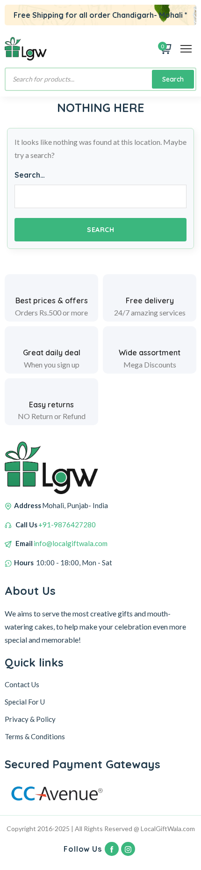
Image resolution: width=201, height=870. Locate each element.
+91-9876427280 (67, 524)
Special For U (25, 702)
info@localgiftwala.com (71, 543)
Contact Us (22, 684)
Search (173, 79)
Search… (29, 175)
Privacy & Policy (30, 719)
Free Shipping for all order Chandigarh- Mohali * (100, 15)
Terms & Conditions (35, 736)
